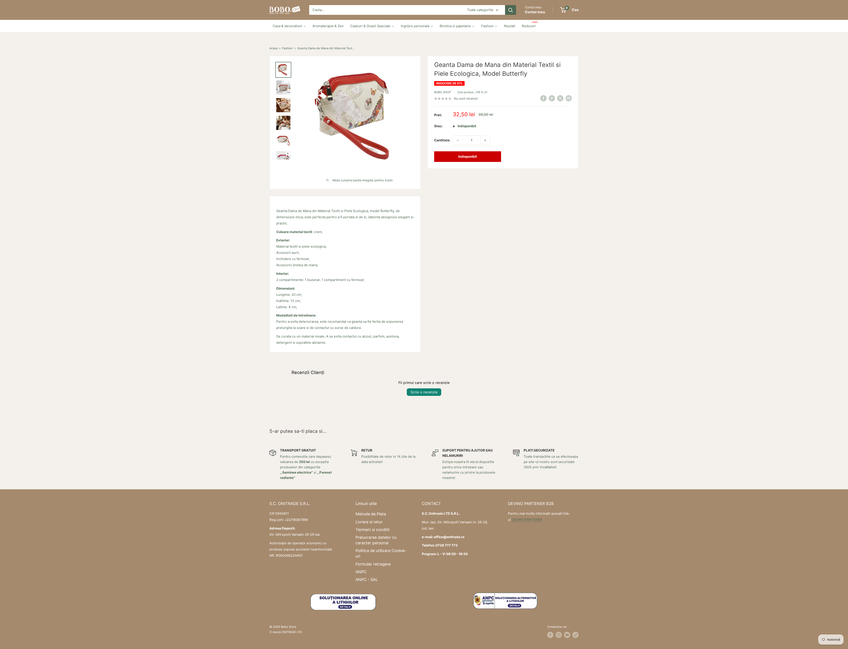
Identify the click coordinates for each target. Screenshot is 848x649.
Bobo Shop (442, 92)
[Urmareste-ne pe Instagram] (559, 635)
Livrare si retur (369, 522)
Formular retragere (373, 564)
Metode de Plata (371, 514)
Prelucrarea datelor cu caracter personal (376, 540)
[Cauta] (510, 10)
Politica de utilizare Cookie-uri (381, 553)
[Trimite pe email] (569, 98)
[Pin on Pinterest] (552, 98)
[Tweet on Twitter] (560, 98)
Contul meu (535, 12)
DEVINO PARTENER (527, 520)
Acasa (273, 48)
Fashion (287, 48)
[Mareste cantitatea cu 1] (485, 140)
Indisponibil (467, 156)
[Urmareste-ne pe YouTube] (567, 635)
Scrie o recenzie (424, 392)
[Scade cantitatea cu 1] (457, 140)
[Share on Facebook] (543, 98)
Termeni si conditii (373, 529)
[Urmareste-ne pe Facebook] (550, 635)
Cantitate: (442, 140)
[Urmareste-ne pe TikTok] (575, 635)
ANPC (361, 571)
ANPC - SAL (367, 579)
